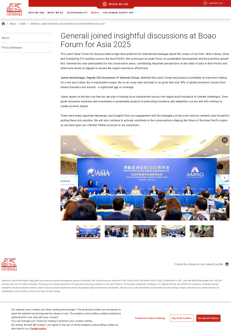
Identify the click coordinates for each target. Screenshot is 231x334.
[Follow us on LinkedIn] (226, 264)
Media (13, 24)
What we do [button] (55, 12)
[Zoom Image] (225, 140)
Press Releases (12, 47)
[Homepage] (3, 23)
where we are (119, 4)
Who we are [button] (36, 12)
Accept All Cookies (208, 318)
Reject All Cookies (181, 318)
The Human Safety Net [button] (118, 12)
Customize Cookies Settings (150, 318)
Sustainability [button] (77, 12)
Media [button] (95, 12)
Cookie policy (38, 328)
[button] (224, 177)
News (23, 24)
